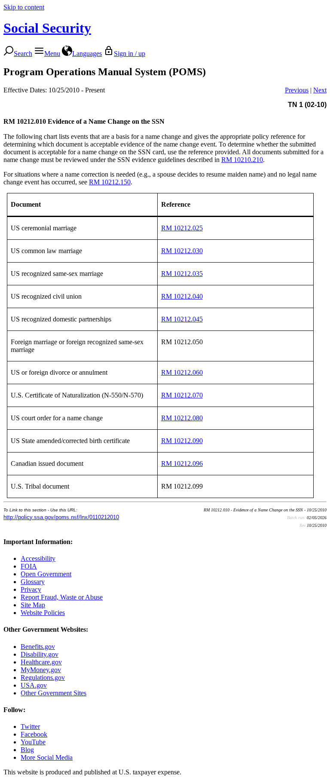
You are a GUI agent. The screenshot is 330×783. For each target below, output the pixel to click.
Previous (297, 90)
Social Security (47, 28)
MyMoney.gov (41, 669)
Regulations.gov (43, 677)
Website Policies (43, 612)
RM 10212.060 (182, 372)
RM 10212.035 (182, 273)
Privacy (31, 589)
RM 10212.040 (182, 296)
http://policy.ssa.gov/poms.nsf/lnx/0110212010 (61, 517)
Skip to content (23, 7)
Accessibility (38, 558)
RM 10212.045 (182, 319)
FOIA (29, 566)
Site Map (33, 605)
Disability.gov (39, 654)
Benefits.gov (38, 646)
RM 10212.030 (182, 250)
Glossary (33, 581)
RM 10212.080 (182, 418)
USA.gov (34, 685)
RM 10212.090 (182, 440)
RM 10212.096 (182, 463)
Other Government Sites (53, 693)
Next (320, 90)
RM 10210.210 (242, 159)
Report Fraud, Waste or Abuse (62, 597)
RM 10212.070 (182, 395)
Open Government (46, 574)
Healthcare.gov (41, 662)
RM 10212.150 (110, 182)
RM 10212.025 (182, 228)
